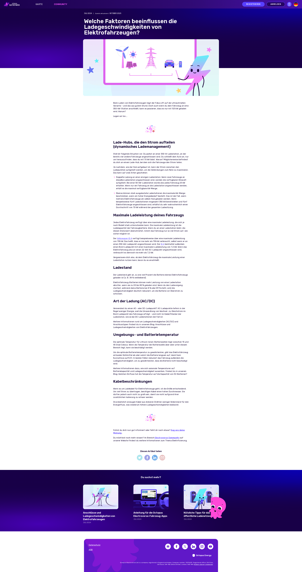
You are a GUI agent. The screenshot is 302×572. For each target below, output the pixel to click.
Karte (39, 4)
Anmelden (276, 4)
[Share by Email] (162, 457)
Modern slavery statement (203, 564)
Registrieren (253, 4)
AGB (91, 550)
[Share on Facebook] (147, 457)
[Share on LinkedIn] (155, 457)
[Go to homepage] (11, 4)
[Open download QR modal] (289, 4)
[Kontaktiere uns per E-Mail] (168, 546)
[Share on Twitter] (140, 457)
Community (60, 4)
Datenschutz (94, 545)
